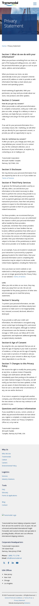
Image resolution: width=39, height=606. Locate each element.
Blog (3, 502)
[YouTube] (17, 563)
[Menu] (33, 4)
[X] (4, 563)
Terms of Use (28, 598)
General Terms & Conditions (13, 598)
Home (4, 46)
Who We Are (6, 454)
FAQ (3, 489)
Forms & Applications (9, 495)
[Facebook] (8, 563)
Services (5, 476)
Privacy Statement (19, 600)
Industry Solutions (8, 479)
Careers (4, 463)
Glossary (5, 492)
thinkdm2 (27, 603)
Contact (4, 505)
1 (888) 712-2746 (13, 556)
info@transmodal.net (14, 558)
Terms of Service (8, 178)
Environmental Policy (9, 466)
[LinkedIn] (12, 563)
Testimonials (6, 457)
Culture (4, 460)
